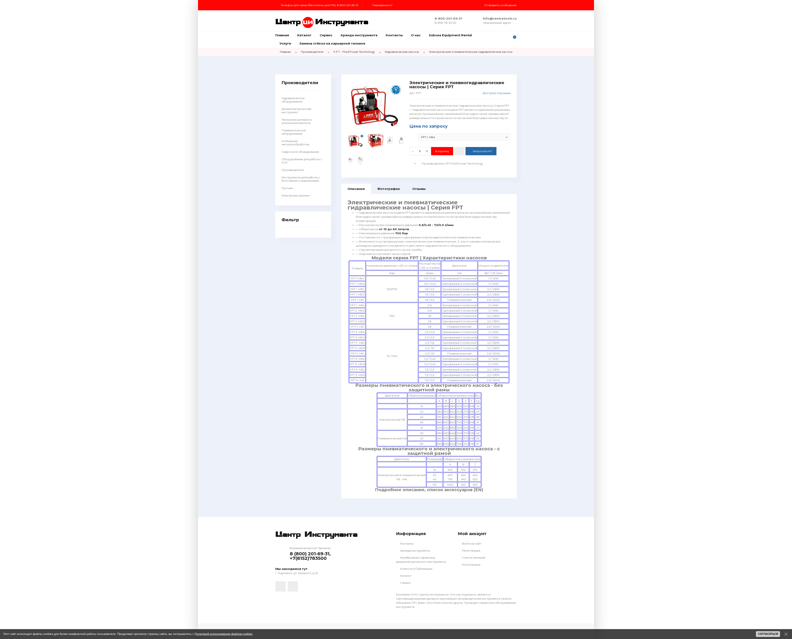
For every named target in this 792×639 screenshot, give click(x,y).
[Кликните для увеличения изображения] (375, 105)
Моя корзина (470, 564)
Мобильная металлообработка (295, 142)
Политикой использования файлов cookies (223, 633)
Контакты (407, 543)
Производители (293, 170)
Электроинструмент (296, 195)
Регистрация (470, 550)
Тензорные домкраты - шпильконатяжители (297, 121)
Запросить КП (482, 151)
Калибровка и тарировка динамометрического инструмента (421, 559)
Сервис (405, 582)
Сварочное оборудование (300, 151)
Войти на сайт (471, 543)
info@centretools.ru (500, 18)
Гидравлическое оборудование (293, 99)
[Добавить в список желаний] (459, 151)
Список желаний (473, 557)
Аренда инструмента (415, 550)
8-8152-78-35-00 (445, 22)
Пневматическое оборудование (294, 132)
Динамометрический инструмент (296, 110)
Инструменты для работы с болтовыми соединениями (301, 179)
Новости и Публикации (416, 568)
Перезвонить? (382, 5)
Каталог (405, 575)
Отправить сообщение (500, 5)
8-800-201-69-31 (448, 18)
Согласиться (768, 633)
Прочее (287, 188)
